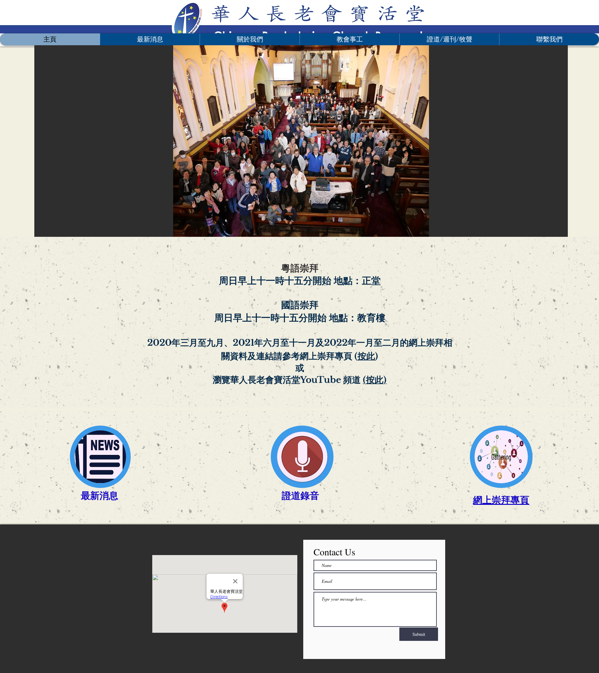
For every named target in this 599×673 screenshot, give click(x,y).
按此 (366, 356)
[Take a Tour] (213, 16)
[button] (250, 39)
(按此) (375, 379)
